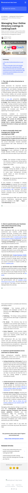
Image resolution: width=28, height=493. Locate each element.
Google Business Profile (19, 255)
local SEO (9, 99)
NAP (7, 89)
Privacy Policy (20, 486)
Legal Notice (18, 484)
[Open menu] (25, 2)
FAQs (13, 484)
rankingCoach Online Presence (16, 16)
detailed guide (9, 263)
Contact (8, 484)
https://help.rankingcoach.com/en (14, 438)
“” (15, 388)
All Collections (4, 16)
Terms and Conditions (10, 486)
